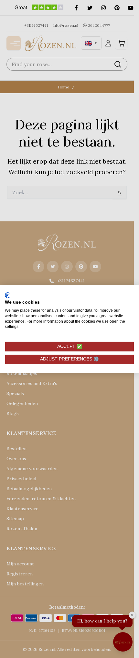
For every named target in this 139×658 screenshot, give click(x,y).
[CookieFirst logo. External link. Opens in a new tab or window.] (7, 295)
